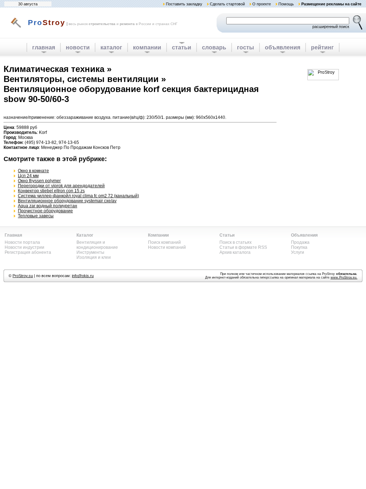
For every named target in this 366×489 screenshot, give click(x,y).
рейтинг (322, 47)
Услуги (297, 252)
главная (43, 47)
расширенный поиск (330, 26)
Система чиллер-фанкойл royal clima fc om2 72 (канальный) (78, 195)
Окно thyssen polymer (39, 180)
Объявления (304, 235)
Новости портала (22, 242)
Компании (158, 235)
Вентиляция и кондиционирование (97, 245)
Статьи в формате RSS (243, 247)
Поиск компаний (164, 242)
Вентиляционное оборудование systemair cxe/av (67, 200)
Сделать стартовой (227, 4)
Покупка (299, 247)
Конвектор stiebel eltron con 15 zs (51, 190)
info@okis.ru (83, 275)
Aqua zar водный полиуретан (47, 205)
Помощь (286, 4)
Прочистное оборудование (45, 210)
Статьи (226, 235)
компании (147, 47)
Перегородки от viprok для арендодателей (61, 185)
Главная (13, 235)
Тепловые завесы (36, 215)
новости (78, 47)
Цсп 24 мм (28, 175)
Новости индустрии (24, 247)
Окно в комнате (33, 170)
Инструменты (90, 252)
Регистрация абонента (28, 252)
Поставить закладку (184, 4)
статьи (181, 47)
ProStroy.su (23, 275)
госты (245, 47)
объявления (282, 47)
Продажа (300, 242)
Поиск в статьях (235, 242)
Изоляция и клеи (93, 257)
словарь (214, 47)
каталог (111, 47)
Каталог (84, 235)
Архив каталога (235, 252)
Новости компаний (167, 247)
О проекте (261, 4)
